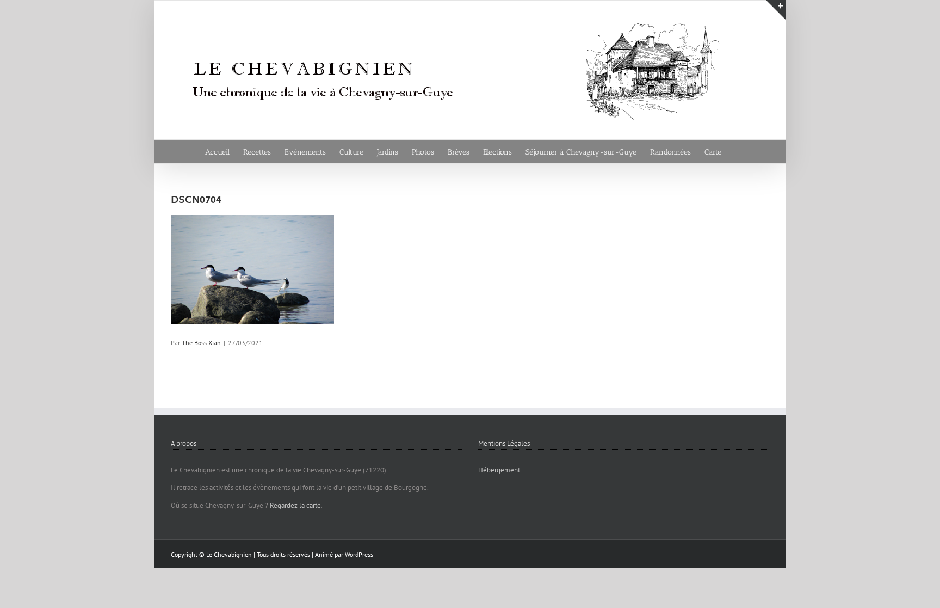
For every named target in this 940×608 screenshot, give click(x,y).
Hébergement (499, 470)
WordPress (359, 554)
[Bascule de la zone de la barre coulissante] (776, 10)
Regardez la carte (295, 505)
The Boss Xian (201, 343)
